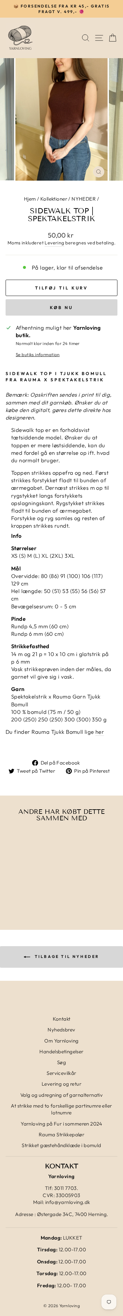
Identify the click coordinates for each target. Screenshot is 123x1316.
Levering (54, 243)
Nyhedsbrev (61, 1030)
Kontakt (62, 1019)
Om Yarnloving (61, 1041)
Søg (61, 1062)
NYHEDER (84, 199)
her (99, 731)
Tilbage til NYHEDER (66, 956)
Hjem (30, 199)
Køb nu (61, 307)
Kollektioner (53, 199)
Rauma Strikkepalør (61, 1134)
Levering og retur (61, 1084)
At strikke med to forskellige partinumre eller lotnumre (61, 1109)
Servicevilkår (61, 1073)
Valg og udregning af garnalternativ (61, 1095)
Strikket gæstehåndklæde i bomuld (61, 1145)
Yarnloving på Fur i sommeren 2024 (61, 1124)
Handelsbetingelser (61, 1051)
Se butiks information (38, 354)
